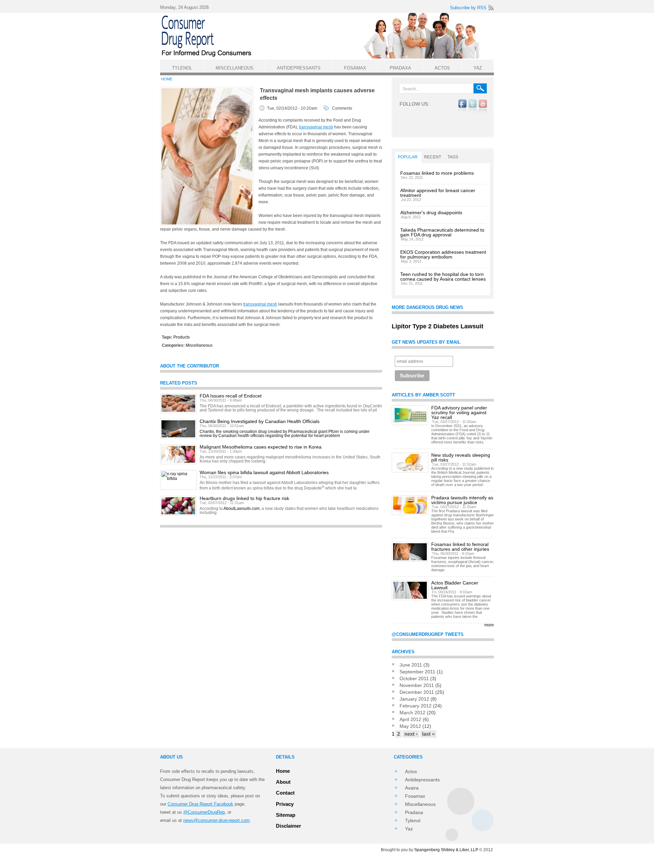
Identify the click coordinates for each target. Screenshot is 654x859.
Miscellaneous (199, 345)
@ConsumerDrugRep (204, 812)
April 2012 (410, 719)
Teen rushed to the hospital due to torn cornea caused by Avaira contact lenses (443, 276)
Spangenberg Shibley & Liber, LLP (446, 849)
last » (428, 734)
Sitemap (285, 815)
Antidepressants (422, 779)
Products (181, 337)
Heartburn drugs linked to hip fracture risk (244, 498)
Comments (342, 108)
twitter (472, 107)
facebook (462, 107)
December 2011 (417, 692)
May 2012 (410, 726)
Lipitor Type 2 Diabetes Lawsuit (437, 326)
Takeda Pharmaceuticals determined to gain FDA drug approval (442, 232)
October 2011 (414, 678)
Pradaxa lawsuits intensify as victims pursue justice (462, 500)
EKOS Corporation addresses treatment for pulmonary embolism (443, 254)
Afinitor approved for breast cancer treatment (437, 193)
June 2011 (411, 665)
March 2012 (412, 712)
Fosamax (415, 796)
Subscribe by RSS (468, 7)
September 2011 (417, 671)
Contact (285, 793)
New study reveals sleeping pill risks (460, 457)
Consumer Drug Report (330, 36)
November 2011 (417, 685)
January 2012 (414, 699)
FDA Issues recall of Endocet (231, 396)
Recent (432, 157)
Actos (411, 771)
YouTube (483, 107)
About (283, 782)
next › (411, 734)
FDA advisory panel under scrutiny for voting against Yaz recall (459, 412)
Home (166, 79)
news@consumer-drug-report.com (216, 820)
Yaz (409, 828)
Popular (408, 157)
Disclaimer (288, 826)
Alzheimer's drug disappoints (431, 212)
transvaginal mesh (316, 127)
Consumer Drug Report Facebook (200, 804)
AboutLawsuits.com (241, 508)
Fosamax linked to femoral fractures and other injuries (460, 547)
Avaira (412, 788)
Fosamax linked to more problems (437, 173)
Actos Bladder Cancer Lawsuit (454, 585)
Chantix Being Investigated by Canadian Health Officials (260, 421)
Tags (453, 157)
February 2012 (416, 705)
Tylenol (412, 820)
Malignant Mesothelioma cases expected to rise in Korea (261, 447)
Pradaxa (414, 812)
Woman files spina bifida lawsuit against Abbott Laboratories (264, 472)
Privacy (285, 804)
